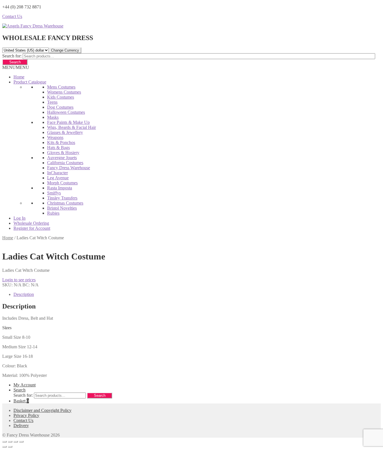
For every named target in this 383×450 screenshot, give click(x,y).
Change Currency (65, 50)
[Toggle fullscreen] (10, 441)
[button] (15, 67)
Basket (21, 400)
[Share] (15, 441)
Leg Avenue (58, 177)
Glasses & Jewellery (65, 132)
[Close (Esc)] (21, 441)
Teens (52, 102)
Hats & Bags (58, 147)
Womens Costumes (64, 92)
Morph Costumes (62, 182)
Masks (53, 117)
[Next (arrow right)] (10, 446)
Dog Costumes (60, 107)
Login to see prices (19, 279)
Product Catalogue (29, 82)
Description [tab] (23, 294)
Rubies (53, 213)
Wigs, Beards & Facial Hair (71, 127)
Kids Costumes (60, 97)
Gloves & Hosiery (63, 152)
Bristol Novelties (62, 208)
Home (18, 77)
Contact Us (12, 16)
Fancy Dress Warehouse (68, 167)
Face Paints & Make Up (68, 122)
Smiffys (54, 193)
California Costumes (65, 162)
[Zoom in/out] (4, 441)
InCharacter (57, 172)
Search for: (12, 56)
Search (15, 62)
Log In (19, 218)
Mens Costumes (61, 87)
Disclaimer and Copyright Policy (42, 410)
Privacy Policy (26, 415)
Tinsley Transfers (62, 198)
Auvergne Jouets (62, 157)
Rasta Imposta (59, 187)
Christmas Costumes (65, 203)
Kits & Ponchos (61, 142)
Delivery (21, 425)
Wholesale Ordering (31, 223)
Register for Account (31, 228)
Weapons (55, 137)
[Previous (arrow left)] (4, 446)
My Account (24, 384)
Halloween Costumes (66, 112)
